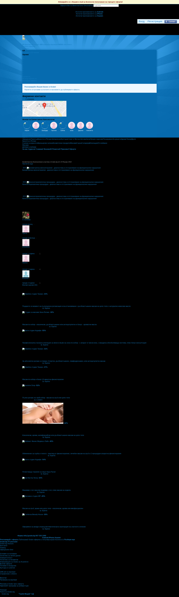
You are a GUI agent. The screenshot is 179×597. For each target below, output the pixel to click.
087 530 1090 (41, 536)
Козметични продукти (61, 143)
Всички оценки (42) (29, 285)
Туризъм (34, 139)
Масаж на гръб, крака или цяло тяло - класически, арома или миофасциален (52, 508)
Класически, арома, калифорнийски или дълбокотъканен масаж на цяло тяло (53, 435)
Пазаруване (108, 139)
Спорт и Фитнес (74, 139)
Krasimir (25, 278)
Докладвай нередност (31, 133)
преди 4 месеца (28, 238)
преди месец (27, 224)
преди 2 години (28, 283)
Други (133, 139)
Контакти (3, 546)
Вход (142, 21)
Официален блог (6, 550)
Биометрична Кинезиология (33, 135)
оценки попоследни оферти (29, 80)
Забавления (56, 139)
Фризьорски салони (45, 143)
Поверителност (6, 558)
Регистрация (155, 21)
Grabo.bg (5, 594)
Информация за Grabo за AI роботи (14, 562)
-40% (24, 168)
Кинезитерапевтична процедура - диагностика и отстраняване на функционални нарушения (59, 184)
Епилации (94, 143)
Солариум (86, 143)
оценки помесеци (26, 78)
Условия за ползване (8, 554)
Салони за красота (29, 143)
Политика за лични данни (10, 556)
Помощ (3, 548)
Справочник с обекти (8, 574)
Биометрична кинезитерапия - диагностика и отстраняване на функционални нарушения (58, 170)
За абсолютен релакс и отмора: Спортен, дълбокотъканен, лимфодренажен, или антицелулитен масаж (63, 361)
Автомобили (85, 139)
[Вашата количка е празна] (89, 8)
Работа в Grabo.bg (7, 592)
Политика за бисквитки (9, 560)
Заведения (26, 139)
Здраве (124, 139)
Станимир (26, 220)
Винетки (3, 578)
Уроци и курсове (96, 139)
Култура (64, 139)
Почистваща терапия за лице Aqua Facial (39, 472)
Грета (24, 233)
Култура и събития (7, 568)
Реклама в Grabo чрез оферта (12, 584)
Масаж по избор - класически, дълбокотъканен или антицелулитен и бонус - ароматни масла (59, 325)
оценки (35, 52)
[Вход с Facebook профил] (171, 21)
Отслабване (102, 143)
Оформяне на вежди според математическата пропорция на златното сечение (54, 527)
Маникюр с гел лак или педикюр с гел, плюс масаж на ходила (46, 490)
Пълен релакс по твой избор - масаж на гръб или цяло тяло (46, 398)
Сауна (79, 143)
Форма (20, 536)
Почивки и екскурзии (8, 566)
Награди (3, 590)
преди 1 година (28, 254)
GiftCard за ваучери (7, 572)
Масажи (73, 143)
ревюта (26, 52)
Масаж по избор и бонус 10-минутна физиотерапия (43, 379)
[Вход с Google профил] (178, 21)
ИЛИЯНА (26, 247)
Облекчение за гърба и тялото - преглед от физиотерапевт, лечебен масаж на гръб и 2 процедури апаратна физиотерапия (71, 454)
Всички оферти (6, 564)
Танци (129, 139)
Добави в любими (29, 147)
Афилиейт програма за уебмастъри (14, 586)
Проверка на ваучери (8, 580)
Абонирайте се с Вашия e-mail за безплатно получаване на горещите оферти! (90, 2)
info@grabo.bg (29, 536)
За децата (117, 139)
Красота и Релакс (45, 139)
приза (25, 49)
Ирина (25, 263)
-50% (24, 182)
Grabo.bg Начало (7, 544)
